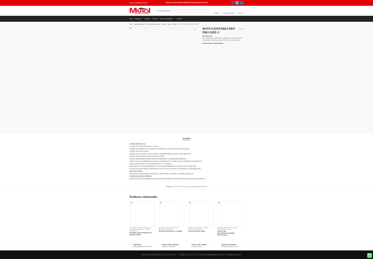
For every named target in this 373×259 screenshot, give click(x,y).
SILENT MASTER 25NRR (196, 231)
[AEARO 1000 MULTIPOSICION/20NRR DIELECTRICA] (230, 213)
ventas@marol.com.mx (140, 3)
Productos (216, 13)
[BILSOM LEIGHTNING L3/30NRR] (172, 213)
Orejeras (162, 227)
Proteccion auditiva (145, 227)
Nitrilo (174, 24)
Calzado (164, 24)
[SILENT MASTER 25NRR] (201, 213)
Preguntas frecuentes (228, 13)
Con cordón (133, 227)
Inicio (131, 24)
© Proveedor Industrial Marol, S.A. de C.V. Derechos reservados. (221, 254)
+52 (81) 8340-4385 (170, 254)
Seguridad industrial (139, 24)
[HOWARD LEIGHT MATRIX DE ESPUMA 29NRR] (143, 213)
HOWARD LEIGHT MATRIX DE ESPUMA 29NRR (140, 233)
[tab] (186, 137)
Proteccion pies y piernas (154, 24)
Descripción (186, 138)
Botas (169, 24)
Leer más (142, 238)
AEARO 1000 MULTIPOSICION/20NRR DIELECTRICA (226, 233)
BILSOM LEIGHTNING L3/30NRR (170, 231)
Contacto (240, 13)
